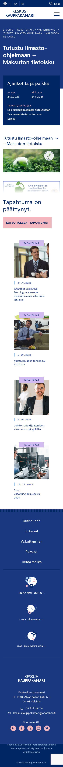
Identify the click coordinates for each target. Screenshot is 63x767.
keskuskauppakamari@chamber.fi (34, 712)
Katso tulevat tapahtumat (27, 222)
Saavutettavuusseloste (19, 744)
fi (9, 3)
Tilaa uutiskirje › (32, 592)
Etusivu (8, 29)
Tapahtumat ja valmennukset (37, 29)
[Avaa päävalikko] (56, 13)
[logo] (20, 13)
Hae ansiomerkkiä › (31, 646)
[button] (54, 3)
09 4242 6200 (34, 708)
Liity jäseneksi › (31, 619)
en (16, 3)
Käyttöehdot (37, 748)
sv (23, 3)
